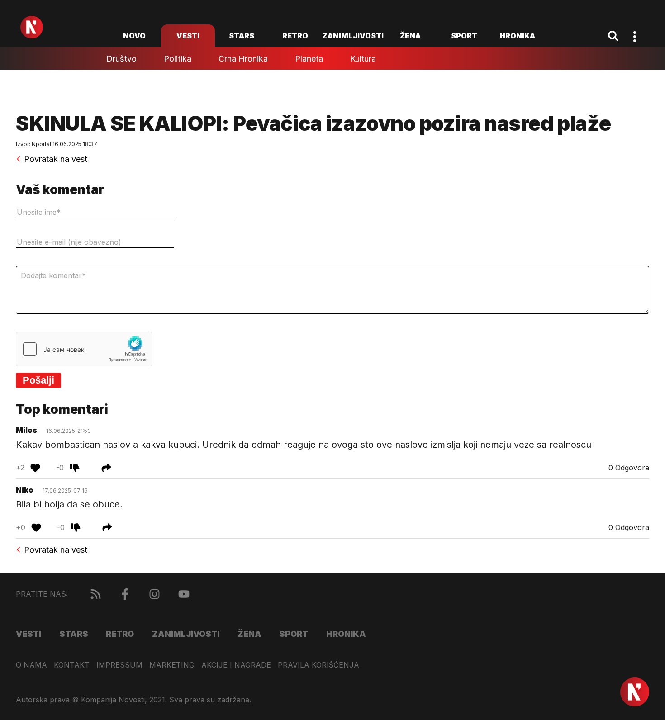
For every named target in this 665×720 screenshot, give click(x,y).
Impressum (119, 665)
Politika (177, 58)
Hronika (517, 35)
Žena (410, 35)
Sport (464, 35)
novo (134, 35)
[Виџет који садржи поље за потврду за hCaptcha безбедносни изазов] (84, 349)
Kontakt (72, 665)
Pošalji (38, 380)
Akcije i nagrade (236, 665)
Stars (241, 35)
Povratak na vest (55, 159)
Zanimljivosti (353, 35)
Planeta (309, 58)
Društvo (121, 58)
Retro (295, 35)
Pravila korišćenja (318, 665)
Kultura (363, 58)
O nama (31, 665)
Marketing (172, 665)
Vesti (188, 35)
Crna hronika (243, 58)
